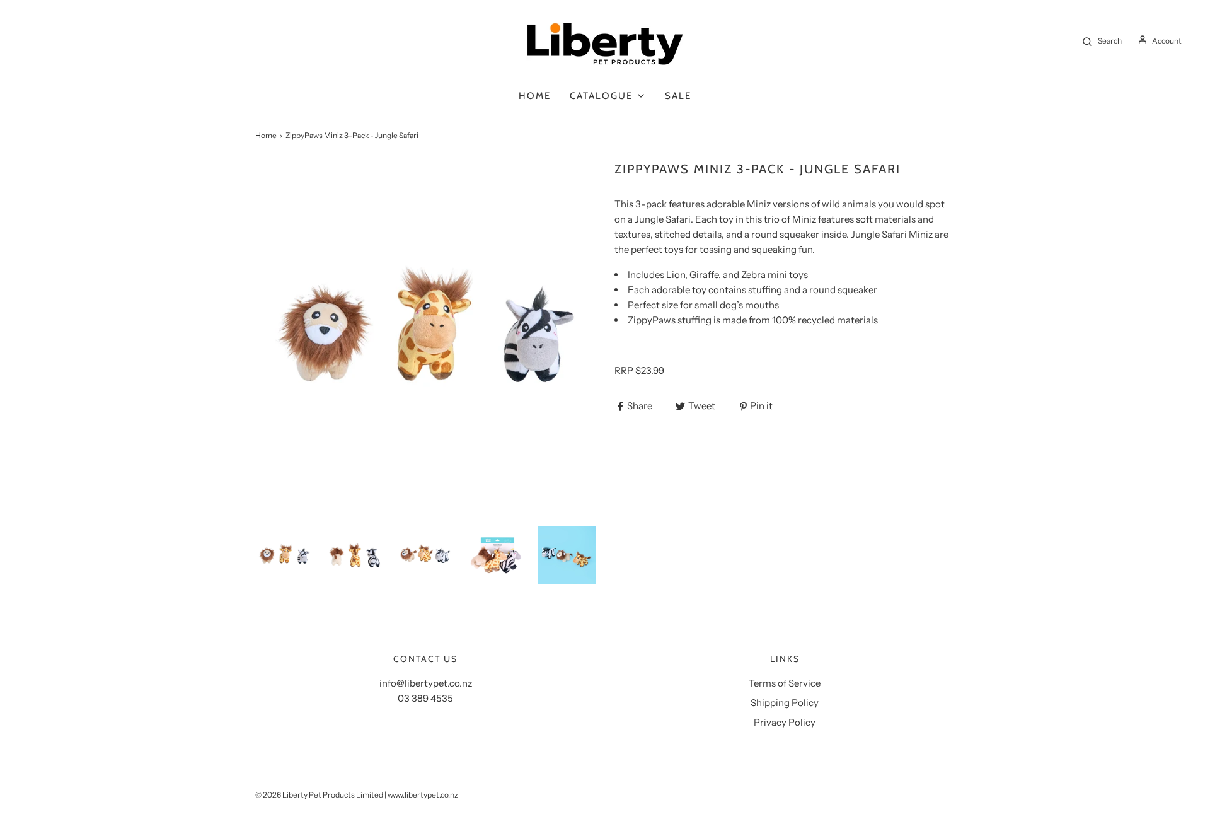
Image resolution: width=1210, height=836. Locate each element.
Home (535, 96)
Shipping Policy (785, 703)
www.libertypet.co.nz (423, 794)
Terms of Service (785, 683)
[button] (284, 555)
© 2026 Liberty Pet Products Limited (319, 794)
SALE (678, 96)
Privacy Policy (784, 722)
